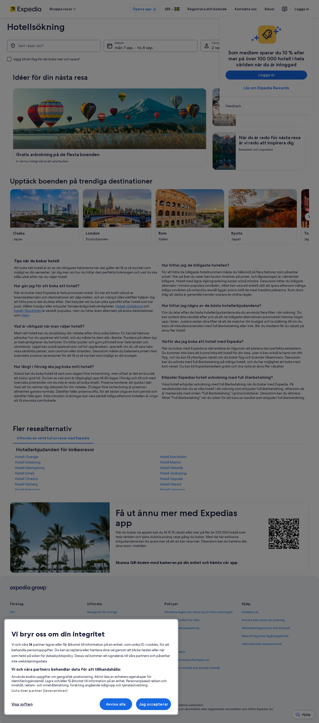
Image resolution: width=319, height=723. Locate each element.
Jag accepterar (153, 704)
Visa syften (22, 704)
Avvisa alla (116, 704)
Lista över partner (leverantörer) (39, 691)
